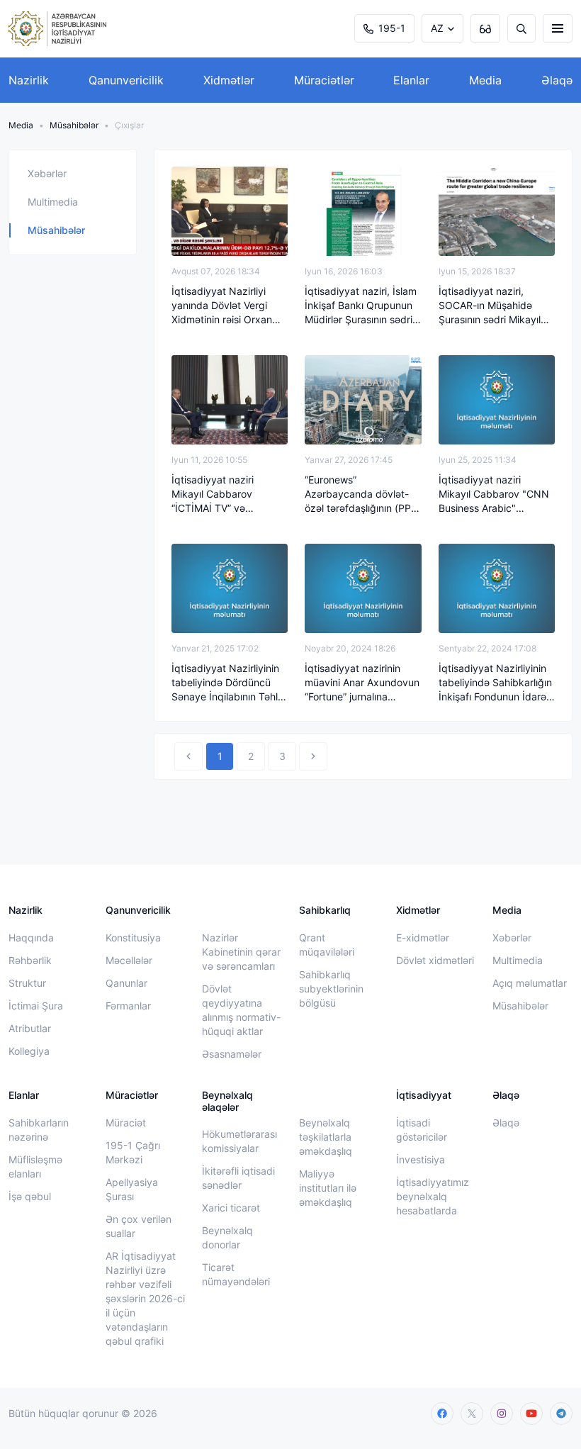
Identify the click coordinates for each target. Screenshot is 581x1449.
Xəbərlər (47, 173)
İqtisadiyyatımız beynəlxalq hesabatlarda (432, 1196)
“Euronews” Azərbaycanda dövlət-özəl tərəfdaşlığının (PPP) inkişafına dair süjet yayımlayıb (363, 494)
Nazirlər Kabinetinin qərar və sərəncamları (241, 951)
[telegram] (561, 1413)
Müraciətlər (324, 80)
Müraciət (126, 1123)
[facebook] (442, 1413)
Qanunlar (126, 983)
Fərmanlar (128, 1006)
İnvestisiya (420, 1159)
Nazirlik (29, 80)
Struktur (27, 983)
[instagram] (501, 1413)
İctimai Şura (36, 1006)
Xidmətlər (228, 80)
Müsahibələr (74, 125)
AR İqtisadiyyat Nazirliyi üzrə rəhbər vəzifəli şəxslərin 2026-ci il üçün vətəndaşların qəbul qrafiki (145, 1298)
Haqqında (31, 937)
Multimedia (53, 202)
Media (485, 80)
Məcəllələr (129, 960)
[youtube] (531, 1413)
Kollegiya (29, 1051)
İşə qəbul (30, 1196)
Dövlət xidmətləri (435, 960)
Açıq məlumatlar (529, 983)
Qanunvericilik (126, 80)
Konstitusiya (133, 937)
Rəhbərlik (30, 960)
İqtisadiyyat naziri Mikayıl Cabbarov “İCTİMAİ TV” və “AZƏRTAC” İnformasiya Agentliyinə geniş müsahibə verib (225, 494)
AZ (437, 28)
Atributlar (30, 1028)
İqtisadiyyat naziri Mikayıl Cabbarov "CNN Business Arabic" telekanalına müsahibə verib (494, 494)
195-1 (391, 28)
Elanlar (411, 80)
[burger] (557, 28)
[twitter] (472, 1413)
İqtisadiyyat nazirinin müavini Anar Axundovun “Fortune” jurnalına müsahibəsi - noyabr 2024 (362, 683)
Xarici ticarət (231, 1208)
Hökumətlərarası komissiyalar (239, 1141)
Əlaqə (556, 80)
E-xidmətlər (422, 937)
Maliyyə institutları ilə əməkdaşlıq (327, 1188)
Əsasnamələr (231, 1054)
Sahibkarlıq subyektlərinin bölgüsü (331, 988)
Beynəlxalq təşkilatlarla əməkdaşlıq (325, 1137)
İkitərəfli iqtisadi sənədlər (238, 1178)
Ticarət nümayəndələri (236, 1274)
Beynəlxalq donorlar (227, 1237)
